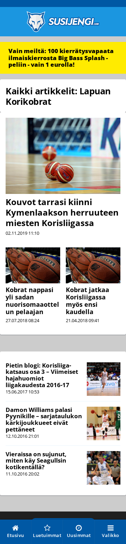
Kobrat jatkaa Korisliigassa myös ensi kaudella (87, 300)
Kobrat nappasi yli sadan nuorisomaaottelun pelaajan (32, 300)
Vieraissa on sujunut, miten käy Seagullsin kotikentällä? (36, 460)
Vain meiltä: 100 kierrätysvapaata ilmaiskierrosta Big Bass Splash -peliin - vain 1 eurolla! (61, 57)
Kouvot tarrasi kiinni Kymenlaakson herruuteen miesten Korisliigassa (62, 212)
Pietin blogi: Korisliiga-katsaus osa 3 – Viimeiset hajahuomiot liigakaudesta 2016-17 (42, 375)
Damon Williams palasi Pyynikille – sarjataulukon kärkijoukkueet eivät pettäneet (44, 419)
